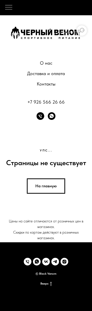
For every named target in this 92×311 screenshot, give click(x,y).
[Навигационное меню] (8, 7)
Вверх (44, 283)
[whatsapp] (51, 116)
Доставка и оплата (46, 73)
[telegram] (55, 261)
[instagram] (64, 261)
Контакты (46, 84)
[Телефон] (40, 116)
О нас (46, 63)
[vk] (46, 261)
